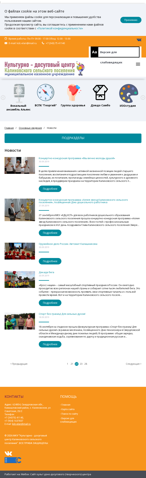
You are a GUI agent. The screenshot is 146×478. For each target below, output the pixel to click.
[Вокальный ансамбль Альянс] (18, 92)
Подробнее (50, 188)
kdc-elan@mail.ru (27, 43)
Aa (94, 51)
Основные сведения (30, 128)
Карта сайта (68, 409)
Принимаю (130, 20)
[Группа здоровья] (73, 92)
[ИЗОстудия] (128, 92)
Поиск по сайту (69, 414)
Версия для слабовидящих (111, 54)
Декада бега (46, 272)
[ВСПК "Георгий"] (46, 92)
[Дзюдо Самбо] (100, 92)
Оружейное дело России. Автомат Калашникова (68, 244)
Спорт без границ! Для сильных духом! (62, 314)
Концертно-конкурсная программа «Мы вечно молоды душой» (77, 158)
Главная (9, 128)
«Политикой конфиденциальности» (60, 28)
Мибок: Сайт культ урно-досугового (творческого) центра (56, 474)
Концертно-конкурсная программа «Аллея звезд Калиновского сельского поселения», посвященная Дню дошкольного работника (83, 201)
